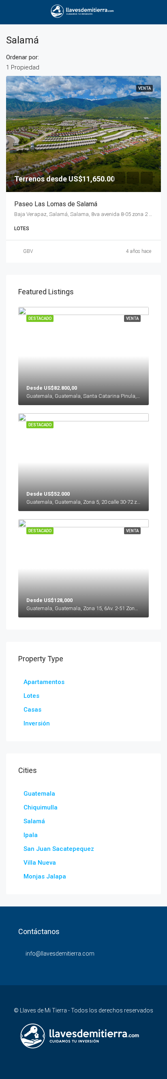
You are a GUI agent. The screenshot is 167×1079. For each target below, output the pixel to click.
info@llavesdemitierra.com (60, 953)
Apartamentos (44, 682)
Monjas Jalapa (45, 876)
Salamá (34, 821)
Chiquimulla (41, 807)
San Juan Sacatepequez (59, 848)
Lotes (31, 695)
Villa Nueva (40, 862)
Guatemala (39, 793)
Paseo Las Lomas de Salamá (55, 204)
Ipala (31, 835)
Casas (32, 709)
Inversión (37, 723)
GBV (28, 251)
